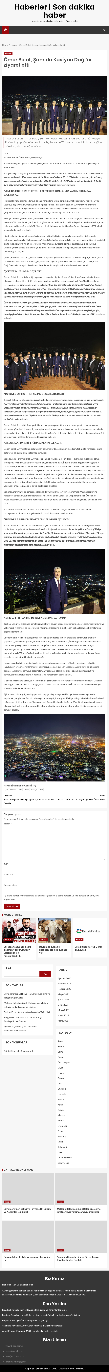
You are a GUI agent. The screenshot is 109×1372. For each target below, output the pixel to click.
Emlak (61, 1072)
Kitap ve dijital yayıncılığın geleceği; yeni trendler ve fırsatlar (29, 799)
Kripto (61, 1109)
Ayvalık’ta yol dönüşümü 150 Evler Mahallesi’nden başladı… (30, 1331)
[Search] (104, 30)
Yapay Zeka (63, 1162)
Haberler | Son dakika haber (54, 11)
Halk (20, 789)
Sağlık (60, 1141)
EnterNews (64, 1368)
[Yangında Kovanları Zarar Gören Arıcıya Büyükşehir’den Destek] (81, 1237)
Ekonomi (12, 789)
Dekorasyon (64, 1062)
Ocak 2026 (63, 1004)
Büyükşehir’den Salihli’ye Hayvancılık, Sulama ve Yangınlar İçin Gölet (34, 1309)
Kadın (60, 1104)
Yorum (8, 823)
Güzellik (62, 1088)
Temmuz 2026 (65, 983)
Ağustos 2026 (64, 978)
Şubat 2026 (63, 999)
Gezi (60, 1083)
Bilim (60, 1051)
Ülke (41, 789)
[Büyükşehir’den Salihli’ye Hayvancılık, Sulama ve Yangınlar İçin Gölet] (28, 1189)
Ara (8, 968)
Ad (6, 864)
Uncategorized (65, 1157)
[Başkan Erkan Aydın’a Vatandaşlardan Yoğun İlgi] (28, 1237)
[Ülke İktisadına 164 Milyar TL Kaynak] (90, 930)
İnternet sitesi (10, 885)
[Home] (5, 30)
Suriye (26, 789)
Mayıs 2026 (63, 994)
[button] (12, 29)
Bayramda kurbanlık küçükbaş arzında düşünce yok (53, 950)
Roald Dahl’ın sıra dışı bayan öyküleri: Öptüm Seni (81, 797)
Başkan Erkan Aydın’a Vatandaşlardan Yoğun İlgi (27, 1012)
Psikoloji (62, 1136)
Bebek (61, 1046)
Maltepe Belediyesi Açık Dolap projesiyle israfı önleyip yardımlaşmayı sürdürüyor (41, 1315)
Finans (8, 53)
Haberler (62, 1094)
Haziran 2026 (64, 988)
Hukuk (61, 1099)
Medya (61, 1115)
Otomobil (62, 1125)
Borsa (60, 1057)
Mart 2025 (63, 1020)
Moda (61, 1120)
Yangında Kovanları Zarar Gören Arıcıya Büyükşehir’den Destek (32, 1325)
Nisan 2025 (63, 1015)
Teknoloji (62, 1146)
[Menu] (12, 29)
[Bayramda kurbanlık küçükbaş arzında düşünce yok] (54, 930)
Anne (60, 1041)
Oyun (60, 1131)
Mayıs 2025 (63, 1010)
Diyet (60, 1067)
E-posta (8, 874)
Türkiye (34, 789)
